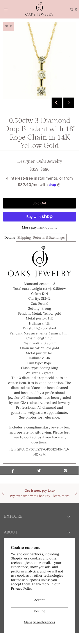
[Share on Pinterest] (65, 470)
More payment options (39, 227)
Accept (39, 600)
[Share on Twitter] (39, 470)
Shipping (24, 237)
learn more (61, 496)
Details (9, 237)
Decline (39, 611)
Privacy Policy (21, 588)
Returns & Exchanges (49, 237)
